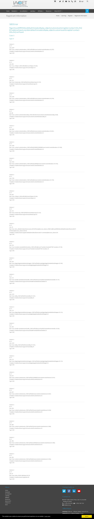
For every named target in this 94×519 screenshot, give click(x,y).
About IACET (57, 11)
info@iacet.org (67, 505)
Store (6, 504)
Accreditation (23, 11)
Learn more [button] (47, 516)
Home (7, 11)
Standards (14, 11)
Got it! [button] (86, 516)
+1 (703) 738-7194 (79, 503)
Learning (32, 11)
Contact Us (7, 503)
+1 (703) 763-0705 (68, 503)
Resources (48, 11)
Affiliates (40, 11)
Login (81, 1)
